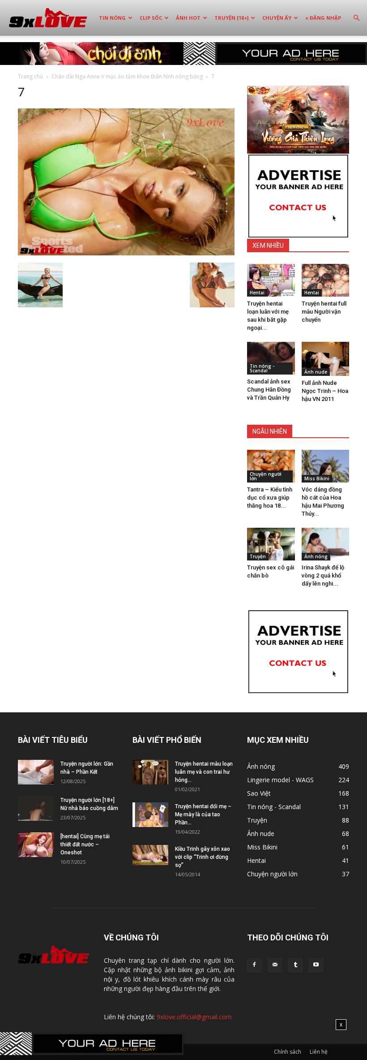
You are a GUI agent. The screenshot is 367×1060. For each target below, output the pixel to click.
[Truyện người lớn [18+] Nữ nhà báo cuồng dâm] (36, 808)
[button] (356, 18)
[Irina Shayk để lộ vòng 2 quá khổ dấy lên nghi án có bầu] (326, 544)
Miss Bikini (316, 478)
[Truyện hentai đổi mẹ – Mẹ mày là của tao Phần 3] (150, 814)
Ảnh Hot (188, 17)
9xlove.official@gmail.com (194, 1017)
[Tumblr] (295, 965)
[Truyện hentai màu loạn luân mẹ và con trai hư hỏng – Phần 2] (150, 772)
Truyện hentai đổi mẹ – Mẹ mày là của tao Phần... (203, 814)
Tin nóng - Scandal (262, 368)
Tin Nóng (112, 17)
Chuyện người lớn (266, 476)
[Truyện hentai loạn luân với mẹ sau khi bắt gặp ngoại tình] (271, 280)
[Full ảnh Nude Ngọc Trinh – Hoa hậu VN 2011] (326, 359)
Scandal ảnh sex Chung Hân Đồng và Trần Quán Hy (269, 389)
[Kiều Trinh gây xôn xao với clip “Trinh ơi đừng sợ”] (150, 855)
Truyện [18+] (231, 17)
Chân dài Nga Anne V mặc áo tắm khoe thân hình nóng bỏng (127, 76)
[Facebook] (254, 965)
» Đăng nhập (323, 17)
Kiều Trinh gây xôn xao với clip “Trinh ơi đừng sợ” (202, 857)
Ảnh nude (315, 372)
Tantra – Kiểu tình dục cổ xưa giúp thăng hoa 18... (269, 497)
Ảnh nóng (316, 556)
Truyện (258, 556)
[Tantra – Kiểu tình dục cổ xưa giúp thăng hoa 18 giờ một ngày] (271, 466)
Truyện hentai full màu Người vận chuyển (324, 311)
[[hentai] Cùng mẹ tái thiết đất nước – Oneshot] (36, 844)
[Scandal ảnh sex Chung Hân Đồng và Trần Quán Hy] (271, 358)
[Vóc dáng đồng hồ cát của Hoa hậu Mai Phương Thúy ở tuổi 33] (326, 466)
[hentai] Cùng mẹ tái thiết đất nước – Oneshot (85, 844)
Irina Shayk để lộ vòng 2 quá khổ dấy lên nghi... (323, 575)
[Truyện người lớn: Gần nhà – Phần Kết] (36, 772)
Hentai (257, 292)
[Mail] (275, 965)
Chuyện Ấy (276, 17)
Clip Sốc (151, 17)
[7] (126, 253)
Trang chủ (30, 76)
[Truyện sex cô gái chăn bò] (271, 544)
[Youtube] (316, 965)
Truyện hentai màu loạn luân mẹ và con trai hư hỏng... (204, 772)
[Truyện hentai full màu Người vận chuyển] (326, 280)
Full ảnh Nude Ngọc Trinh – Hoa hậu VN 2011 (325, 390)
